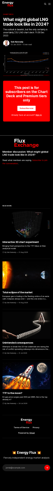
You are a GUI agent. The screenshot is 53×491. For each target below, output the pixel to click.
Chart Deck (8, 14)
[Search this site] (45, 4)
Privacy (36, 427)
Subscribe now (26, 108)
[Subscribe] (47, 467)
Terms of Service (21, 427)
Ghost (32, 433)
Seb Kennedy (17, 42)
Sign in (38, 115)
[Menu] (49, 4)
